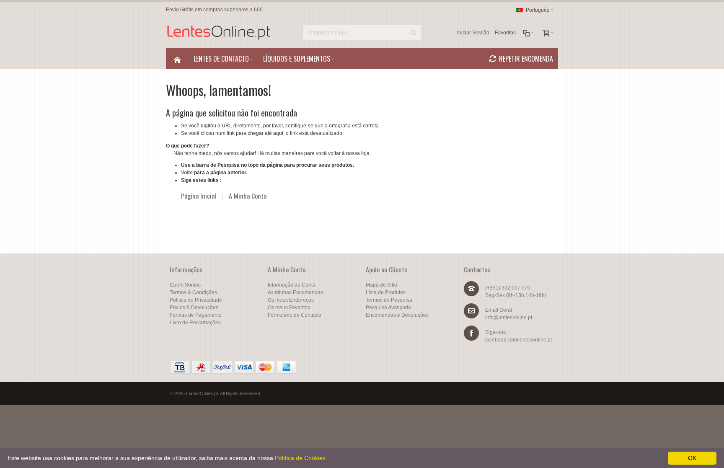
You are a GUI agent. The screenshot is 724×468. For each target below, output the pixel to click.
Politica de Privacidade (196, 300)
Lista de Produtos (386, 292)
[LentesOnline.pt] (218, 32)
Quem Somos (185, 285)
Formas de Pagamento (196, 315)
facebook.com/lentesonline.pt (518, 340)
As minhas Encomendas (295, 292)
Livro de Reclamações (195, 323)
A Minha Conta (247, 196)
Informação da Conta (291, 285)
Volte (187, 173)
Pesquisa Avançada (388, 307)
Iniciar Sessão (473, 33)
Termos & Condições (193, 292)
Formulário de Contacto (294, 315)
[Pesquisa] (413, 33)
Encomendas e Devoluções (397, 315)
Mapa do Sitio (381, 285)
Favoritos (505, 33)
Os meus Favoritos (289, 307)
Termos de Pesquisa (389, 300)
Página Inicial (198, 196)
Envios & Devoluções (194, 307)
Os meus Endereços (291, 300)
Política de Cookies (300, 458)
